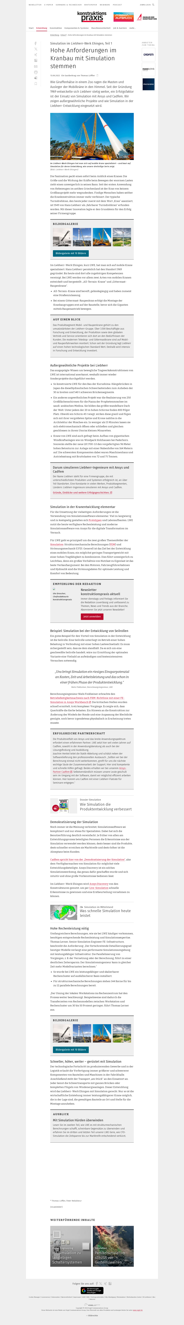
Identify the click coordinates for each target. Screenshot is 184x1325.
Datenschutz (56, 1297)
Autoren (92, 1299)
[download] (35, 78)
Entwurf (63, 35)
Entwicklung (41, 28)
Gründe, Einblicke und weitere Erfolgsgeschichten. (81, 492)
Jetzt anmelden (92, 616)
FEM (112, 544)
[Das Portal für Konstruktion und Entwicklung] (31, 28)
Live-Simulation (98, 887)
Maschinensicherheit (100, 28)
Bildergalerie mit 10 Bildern (71, 253)
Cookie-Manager (34, 1297)
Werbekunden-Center (134, 1297)
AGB (83, 1297)
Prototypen (95, 520)
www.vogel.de (138, 1310)
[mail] (35, 66)
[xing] (35, 54)
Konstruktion (56, 28)
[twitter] (35, 49)
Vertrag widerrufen (97, 1297)
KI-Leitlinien (147, 1297)
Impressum (77, 1297)
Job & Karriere (120, 28)
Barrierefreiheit (66, 1297)
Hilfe (88, 1297)
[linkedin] (35, 60)
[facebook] (35, 43)
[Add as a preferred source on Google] (92, 1290)
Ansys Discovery (98, 883)
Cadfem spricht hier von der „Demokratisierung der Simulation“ (87, 859)
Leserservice (46, 1297)
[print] (35, 72)
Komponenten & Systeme (77, 28)
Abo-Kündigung (110, 1297)
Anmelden (145, 5)
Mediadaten (121, 1297)
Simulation (56, 544)
